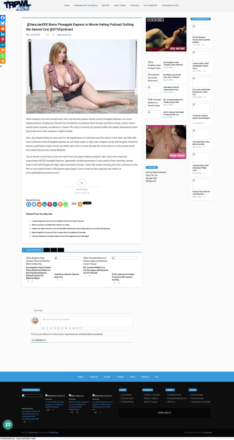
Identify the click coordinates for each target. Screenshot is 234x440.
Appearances (64, 34)
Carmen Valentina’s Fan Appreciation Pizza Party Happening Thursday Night (60, 236)
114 (204, 97)
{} (77, 328)
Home (66, 5)
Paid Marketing (127, 402)
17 (47, 35)
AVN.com (171, 402)
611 (24, 422)
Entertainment (127, 398)
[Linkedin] (44, 204)
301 (95, 412)
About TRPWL (120, 5)
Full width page (197, 398)
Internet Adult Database (156, 172)
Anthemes (207, 432)
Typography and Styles (200, 402)
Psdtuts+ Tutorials (152, 395)
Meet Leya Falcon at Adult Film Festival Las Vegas (50, 225)
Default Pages (197, 395)
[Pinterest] (49, 204)
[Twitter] (34, 204)
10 (77, 412)
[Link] (74, 328)
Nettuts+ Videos (151, 398)
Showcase (33, 432)
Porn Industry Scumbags (85, 5)
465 (203, 45)
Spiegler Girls (151, 178)
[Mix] (60, 204)
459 (48, 410)
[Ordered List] (58, 328)
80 (203, 123)
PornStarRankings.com (177, 398)
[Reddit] (39, 204)
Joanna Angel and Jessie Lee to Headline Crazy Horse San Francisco (58, 221)
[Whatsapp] (65, 204)
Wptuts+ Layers (150, 402)
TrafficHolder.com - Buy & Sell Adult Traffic (18, 438)
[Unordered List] (62, 328)
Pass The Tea (151, 175)
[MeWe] (55, 204)
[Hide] (1, 66)
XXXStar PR (151, 181)
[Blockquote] (66, 328)
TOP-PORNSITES (150, 5)
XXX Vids (105, 5)
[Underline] (51, 328)
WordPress (53, 432)
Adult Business (27, 409)
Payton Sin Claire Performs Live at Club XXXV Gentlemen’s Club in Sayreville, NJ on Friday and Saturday (71, 229)
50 (204, 147)
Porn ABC (134, 5)
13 (57, 280)
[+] (80, 328)
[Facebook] (28, 204)
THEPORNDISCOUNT (170, 5)
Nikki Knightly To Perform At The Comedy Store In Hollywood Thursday (59, 232)
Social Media (126, 395)
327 (71, 412)
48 (204, 196)
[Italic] (47, 328)
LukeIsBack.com (174, 395)
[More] (80, 204)
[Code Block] (70, 328)
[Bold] (43, 328)
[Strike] (55, 328)
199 (204, 71)
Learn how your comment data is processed (83, 334)
